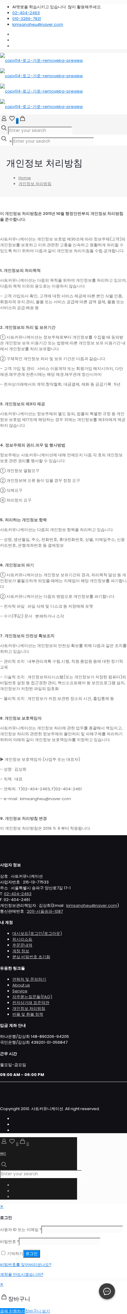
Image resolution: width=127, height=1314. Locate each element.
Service (19, 991)
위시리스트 (22, 939)
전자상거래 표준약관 (30, 1003)
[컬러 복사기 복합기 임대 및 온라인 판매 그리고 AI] (41, 83)
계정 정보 (20, 951)
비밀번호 (9, 1242)
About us (21, 985)
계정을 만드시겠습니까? (21, 1274)
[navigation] (63, 1297)
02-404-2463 (26, 13)
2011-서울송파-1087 (45, 911)
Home (24, 178)
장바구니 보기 (37, 1311)
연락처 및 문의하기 (29, 979)
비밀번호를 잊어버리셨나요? (25, 1265)
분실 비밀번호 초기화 (31, 957)
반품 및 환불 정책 (27, 1014)
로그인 (32, 1253)
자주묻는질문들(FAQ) (32, 997)
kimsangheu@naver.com (37, 24)
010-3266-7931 (26, 19)
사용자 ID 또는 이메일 (20, 1230)
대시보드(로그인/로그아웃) (37, 933)
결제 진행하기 (12, 1311)
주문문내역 (22, 945)
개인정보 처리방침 (34, 184)
